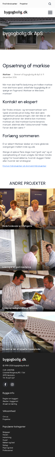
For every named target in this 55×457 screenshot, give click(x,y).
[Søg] (49, 3)
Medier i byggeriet (10, 401)
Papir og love (8, 448)
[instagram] (12, 384)
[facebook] (5, 384)
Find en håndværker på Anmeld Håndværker (24, 166)
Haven (5, 435)
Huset (5, 440)
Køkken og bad (9, 442)
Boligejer (6, 432)
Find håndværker (10, 4)
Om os (5, 417)
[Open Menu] (50, 12)
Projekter (24, 4)
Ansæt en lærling (10, 404)
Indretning (7, 437)
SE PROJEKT (27, 212)
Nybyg (5, 445)
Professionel (8, 450)
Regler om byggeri (10, 399)
